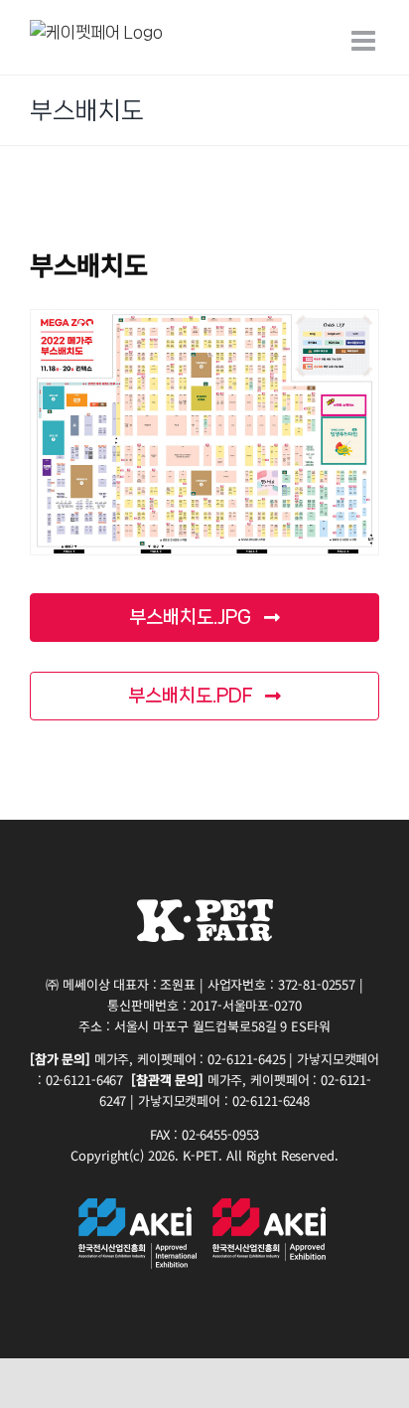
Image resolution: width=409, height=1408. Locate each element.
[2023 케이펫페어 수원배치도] (204, 432)
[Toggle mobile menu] (365, 41)
